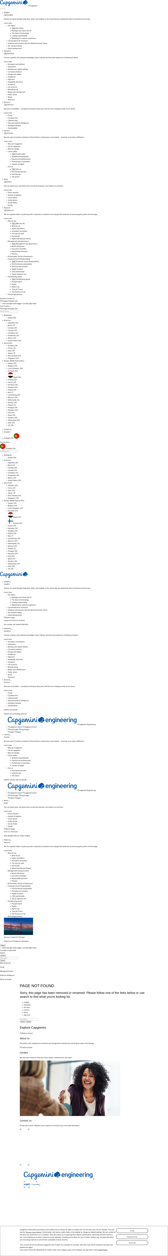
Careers (10, 133)
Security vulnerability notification (33, 1156)
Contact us (31, 1209)
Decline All (132, 1243)
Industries (10, 53)
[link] (18, 6)
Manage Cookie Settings (34, 1232)
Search (3, 945)
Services (10, 105)
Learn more (8, 23)
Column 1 (26, 1191)
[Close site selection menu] (10, 306)
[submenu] (11, 680)
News (9, 182)
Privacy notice (32, 1222)
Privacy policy (28, 1153)
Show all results (5, 979)
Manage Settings (132, 1237)
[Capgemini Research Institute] (86, 617)
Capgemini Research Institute (14, 620)
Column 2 (26, 1211)
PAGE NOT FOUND (37, 986)
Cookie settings (28, 1158)
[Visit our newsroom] (86, 829)
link (6, 15)
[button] (11, 438)
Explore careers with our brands (15, 780)
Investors (26, 1146)
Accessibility (27, 1151)
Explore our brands (10, 710)
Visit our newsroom (11, 831)
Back (13, 28)
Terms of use (27, 1148)
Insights (10, 15)
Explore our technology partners (15, 714)
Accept (132, 1231)
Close (3, 955)
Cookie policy (28, 1161)
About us (10, 210)
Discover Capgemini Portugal (14, 937)
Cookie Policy (102, 1250)
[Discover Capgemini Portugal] (86, 927)
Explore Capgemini (33, 1027)
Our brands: (23, 1169)
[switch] (1, 303)
